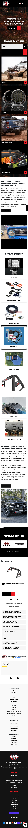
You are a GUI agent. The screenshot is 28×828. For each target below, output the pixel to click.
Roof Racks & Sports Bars (14, 711)
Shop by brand (14, 794)
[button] (25, 3)
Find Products (7, 52)
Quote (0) (27, 208)
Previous (10, 599)
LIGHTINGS (14, 740)
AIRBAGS (14, 736)
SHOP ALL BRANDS (13, 551)
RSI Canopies (14, 701)
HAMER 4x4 (14, 692)
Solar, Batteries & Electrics (14, 713)
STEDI (14, 697)
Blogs (14, 806)
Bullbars (14, 707)
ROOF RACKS (14, 742)
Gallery (14, 800)
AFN (14, 690)
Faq (14, 808)
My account (14, 804)
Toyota (14, 715)
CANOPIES (14, 738)
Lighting (14, 709)
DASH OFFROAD (14, 696)
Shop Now (12, 28)
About (15, 798)
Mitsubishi (14, 717)
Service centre (14, 796)
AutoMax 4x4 (12, 826)
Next (17, 599)
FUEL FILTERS (14, 730)
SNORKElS (14, 744)
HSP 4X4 (14, 694)
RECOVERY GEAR (14, 728)
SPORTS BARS (14, 725)
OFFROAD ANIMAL (14, 699)
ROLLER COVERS (14, 726)
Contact (14, 802)
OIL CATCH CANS (14, 746)
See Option (7, 594)
